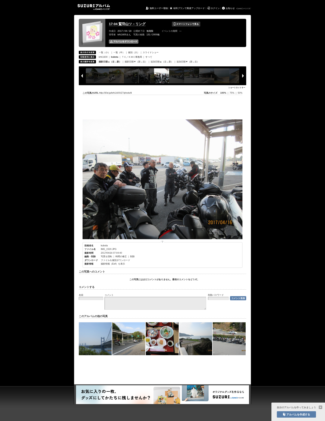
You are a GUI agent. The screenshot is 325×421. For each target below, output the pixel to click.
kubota (104, 245)
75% (232, 93)
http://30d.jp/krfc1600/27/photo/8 (115, 93)
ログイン (215, 8)
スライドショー (151, 52)
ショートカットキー (236, 87)
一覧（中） (119, 52)
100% (223, 93)
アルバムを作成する (296, 414)
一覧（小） (104, 52)
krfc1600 (103, 57)
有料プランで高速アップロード (189, 8)
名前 (81, 295)
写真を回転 (106, 256)
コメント (109, 295)
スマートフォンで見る (186, 24)
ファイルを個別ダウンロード (115, 260)
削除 (132, 256)
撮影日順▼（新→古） (136, 61)
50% (240, 93)
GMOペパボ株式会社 (243, 9)
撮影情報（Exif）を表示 (113, 263)
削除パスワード (216, 295)
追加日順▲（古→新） (162, 61)
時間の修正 (121, 256)
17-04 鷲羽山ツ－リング (127, 24)
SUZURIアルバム (93, 7)
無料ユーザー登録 (159, 8)
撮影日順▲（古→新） (110, 61)
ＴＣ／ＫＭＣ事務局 (132, 57)
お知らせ (230, 8)
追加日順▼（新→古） (188, 61)
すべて (148, 57)
